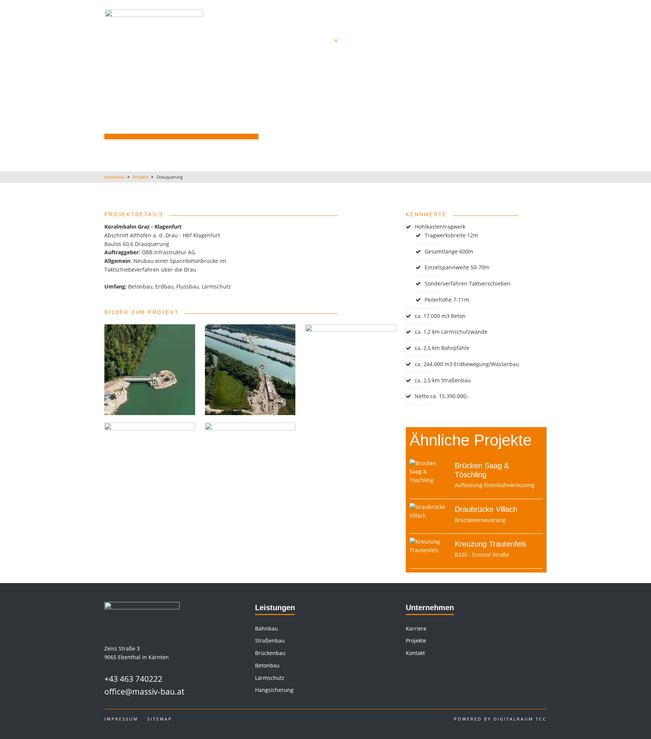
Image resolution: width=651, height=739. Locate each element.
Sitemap (159, 719)
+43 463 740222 (133, 678)
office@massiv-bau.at (144, 691)
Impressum (533, 11)
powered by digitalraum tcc (500, 719)
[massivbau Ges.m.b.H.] (154, 26)
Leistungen (275, 607)
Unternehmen (430, 607)
